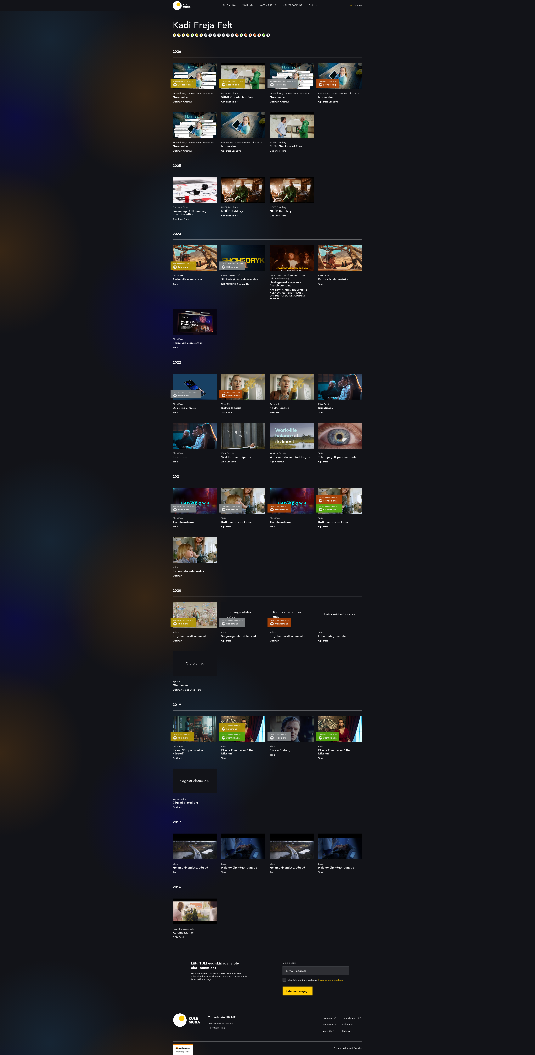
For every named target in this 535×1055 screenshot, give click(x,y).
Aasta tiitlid (268, 5)
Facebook (328, 1024)
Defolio (346, 1030)
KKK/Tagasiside (293, 5)
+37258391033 (216, 1028)
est (352, 5)
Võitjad (248, 5)
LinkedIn (327, 1030)
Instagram (328, 1018)
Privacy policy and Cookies (348, 1048)
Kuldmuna (229, 5)
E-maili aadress (291, 962)
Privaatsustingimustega (330, 980)
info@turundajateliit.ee (220, 1023)
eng (359, 5)
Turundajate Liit (350, 1018)
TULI (311, 5)
